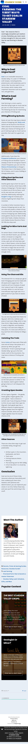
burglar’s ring (6, 196)
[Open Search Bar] (23, 2)
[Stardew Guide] (2, 2)
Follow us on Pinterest (14, 736)
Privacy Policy (14, 718)
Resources (5, 569)
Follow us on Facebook (14, 738)
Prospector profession (8, 158)
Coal (3, 76)
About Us (14, 720)
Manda (13, 25)
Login (24, 690)
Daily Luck (21, 122)
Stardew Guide (13, 2)
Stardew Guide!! (14, 569)
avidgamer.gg (17, 723)
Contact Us (14, 721)
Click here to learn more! (13, 627)
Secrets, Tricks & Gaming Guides (14, 566)
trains (8, 342)
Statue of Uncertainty (8, 167)
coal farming (7, 571)
